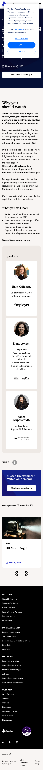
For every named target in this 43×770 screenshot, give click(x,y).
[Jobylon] (7, 731)
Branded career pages (11, 669)
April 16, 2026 (15, 563)
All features (7, 620)
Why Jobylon (8, 694)
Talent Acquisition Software (24, 762)
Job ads (5, 674)
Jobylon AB (6, 754)
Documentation (8, 616)
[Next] (26, 573)
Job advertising (9, 636)
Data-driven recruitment (12, 682)
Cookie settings (21, 38)
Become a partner (9, 711)
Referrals (6, 649)
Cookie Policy (19, 29)
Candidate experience (11, 665)
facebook (14, 462)
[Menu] (40, 4)
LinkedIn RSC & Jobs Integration (16, 641)
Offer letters (7, 645)
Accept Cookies (21, 45)
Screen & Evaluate (10, 603)
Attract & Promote (9, 599)
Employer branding (10, 661)
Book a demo (7, 716)
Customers (6, 707)
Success (5, 698)
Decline (21, 51)
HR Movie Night (16, 548)
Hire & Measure (8, 607)
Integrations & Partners (12, 612)
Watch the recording (20, 75)
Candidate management (12, 678)
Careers (5, 703)
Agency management (11, 632)
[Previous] (17, 573)
